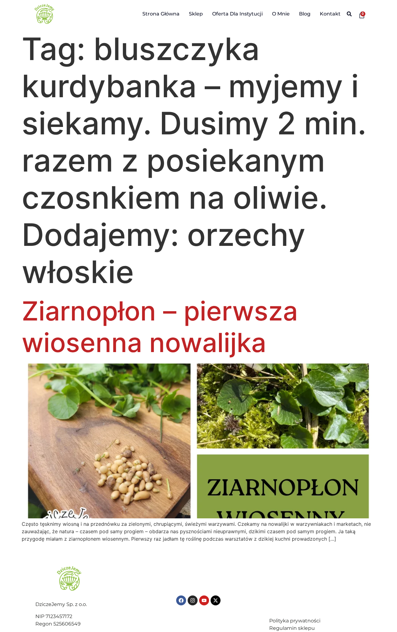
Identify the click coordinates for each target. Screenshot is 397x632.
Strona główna (161, 14)
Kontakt (330, 14)
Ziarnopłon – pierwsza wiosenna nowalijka (160, 327)
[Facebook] (181, 600)
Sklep (196, 14)
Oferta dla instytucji (237, 14)
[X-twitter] (216, 600)
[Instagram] (193, 600)
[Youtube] (204, 600)
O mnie (281, 14)
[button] (349, 14)
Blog (304, 14)
